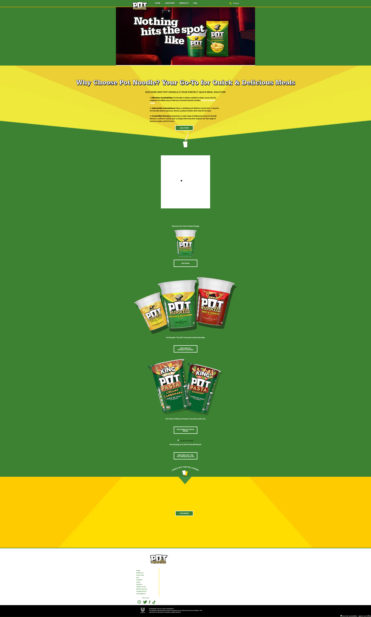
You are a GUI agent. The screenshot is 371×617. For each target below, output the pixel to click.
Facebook (149, 602)
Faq (195, 3)
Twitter (145, 602)
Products (184, 3)
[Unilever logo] (143, 613)
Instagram (139, 602)
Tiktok (154, 604)
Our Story (170, 3)
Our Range (184, 513)
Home (157, 3)
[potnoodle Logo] (140, 6)
